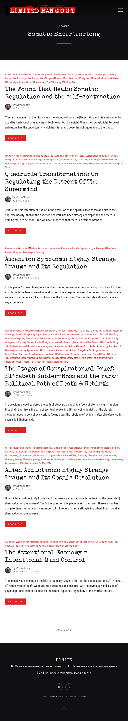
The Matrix (83, 330)
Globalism (108, 338)
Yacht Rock (30, 361)
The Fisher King (54, 82)
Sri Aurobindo (25, 82)
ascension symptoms (49, 248)
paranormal (33, 350)
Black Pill (63, 330)
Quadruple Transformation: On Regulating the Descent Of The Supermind (51, 182)
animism (96, 447)
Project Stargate (78, 350)
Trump (9, 545)
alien (32, 447)
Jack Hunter (47, 459)
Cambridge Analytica (108, 541)
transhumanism (40, 163)
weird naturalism (14, 252)
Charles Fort (111, 334)
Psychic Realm (101, 350)
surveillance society (49, 358)
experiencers (12, 463)
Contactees (11, 455)
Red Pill (72, 330)
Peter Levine (82, 163)
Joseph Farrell (44, 361)
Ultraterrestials (61, 447)
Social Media (100, 354)
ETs (49, 463)
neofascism (62, 346)
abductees (40, 455)
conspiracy (51, 330)
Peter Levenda (48, 350)
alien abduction (13, 447)
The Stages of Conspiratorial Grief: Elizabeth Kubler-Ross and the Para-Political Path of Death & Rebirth (61, 376)
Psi (90, 350)
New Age (100, 248)
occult (118, 346)
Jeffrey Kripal (70, 455)
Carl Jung (83, 159)
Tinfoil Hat (91, 358)
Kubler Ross (82, 346)
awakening (76, 334)
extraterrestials (44, 447)
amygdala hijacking (26, 334)
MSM (93, 346)
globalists (96, 338)
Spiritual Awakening (31, 159)
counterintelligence (15, 338)
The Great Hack (21, 545)
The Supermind (57, 155)
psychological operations (42, 354)
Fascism (76, 338)
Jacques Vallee (69, 159)
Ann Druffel (39, 463)
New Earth (111, 248)
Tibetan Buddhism (100, 78)
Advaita (114, 78)
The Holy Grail (69, 82)
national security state (43, 346)
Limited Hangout (43, 342)
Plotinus (58, 78)
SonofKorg (23, 105)
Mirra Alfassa (12, 155)
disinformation (47, 338)
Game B (85, 338)
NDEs (72, 346)
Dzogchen (85, 78)
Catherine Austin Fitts (94, 334)
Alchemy (94, 159)
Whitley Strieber (65, 451)
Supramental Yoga (74, 155)
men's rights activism (75, 342)
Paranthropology (32, 459)
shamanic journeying (82, 354)
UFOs (25, 447)
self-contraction (14, 74)
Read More (15, 138)
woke (19, 361)
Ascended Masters (28, 248)
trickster (82, 455)
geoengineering (61, 361)
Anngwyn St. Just (14, 451)
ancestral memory (110, 447)
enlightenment (13, 159)
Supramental (92, 155)
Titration (113, 155)
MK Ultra (105, 342)
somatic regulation (57, 74)
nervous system (105, 346)
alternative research (113, 330)
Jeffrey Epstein (26, 342)
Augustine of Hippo (42, 78)
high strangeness (86, 74)
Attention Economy (59, 334)
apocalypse (42, 334)
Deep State (32, 338)
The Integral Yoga (51, 159)
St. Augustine (24, 78)
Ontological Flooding (106, 74)
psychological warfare (17, 354)
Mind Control (93, 342)
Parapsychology (14, 459)
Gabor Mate (68, 163)
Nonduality (11, 82)
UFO (18, 330)
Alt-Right (10, 334)
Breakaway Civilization (33, 330)
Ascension (55, 163)
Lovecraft (58, 342)
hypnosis (51, 451)
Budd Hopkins (26, 455)
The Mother (39, 82)
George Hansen (96, 455)
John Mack (75, 447)
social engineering (29, 358)
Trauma (71, 74)
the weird (79, 358)
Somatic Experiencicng (35, 74)
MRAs (27, 346)
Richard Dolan (63, 354)
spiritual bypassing (22, 163)
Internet (44, 541)
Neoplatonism (71, 78)
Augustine (11, 78)
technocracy (67, 358)
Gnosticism (96, 330)
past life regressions (35, 451)
